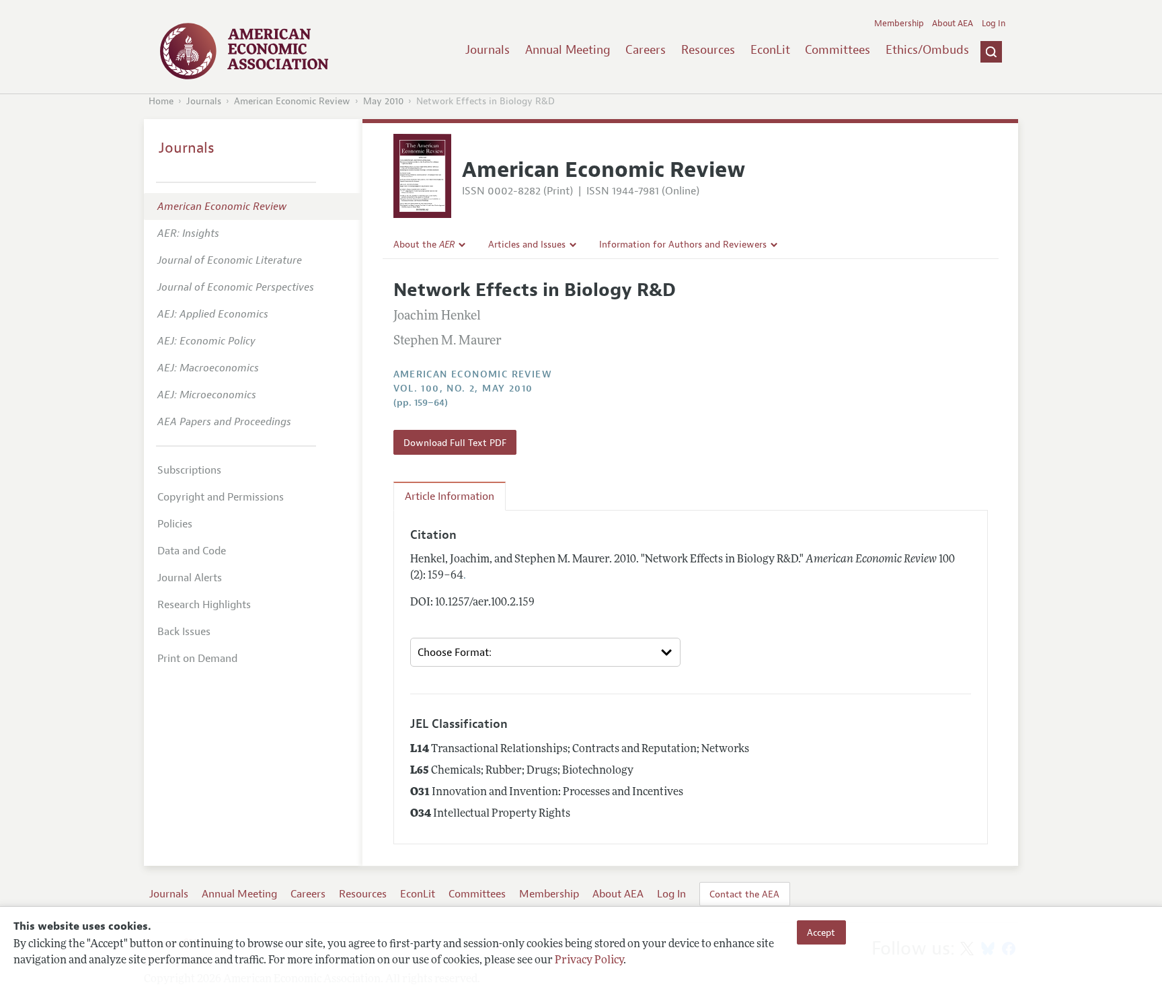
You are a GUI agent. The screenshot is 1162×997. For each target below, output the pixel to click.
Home (161, 101)
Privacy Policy (589, 961)
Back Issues (183, 631)
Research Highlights (204, 605)
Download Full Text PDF (454, 443)
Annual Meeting (568, 49)
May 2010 (383, 101)
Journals (487, 49)
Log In (993, 23)
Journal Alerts (189, 578)
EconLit (770, 49)
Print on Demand (197, 658)
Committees (837, 49)
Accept (821, 932)
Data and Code (191, 551)
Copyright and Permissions (220, 497)
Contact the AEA (744, 894)
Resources (708, 49)
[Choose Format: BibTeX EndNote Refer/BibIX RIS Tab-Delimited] (545, 652)
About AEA (952, 23)
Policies (174, 524)
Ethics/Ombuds (927, 49)
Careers (645, 49)
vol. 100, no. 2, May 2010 (463, 388)
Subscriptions (189, 470)
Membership (899, 23)
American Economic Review (292, 101)
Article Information (449, 496)
